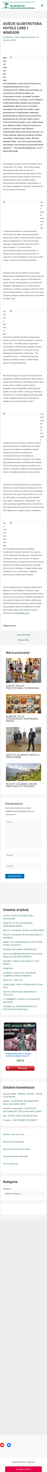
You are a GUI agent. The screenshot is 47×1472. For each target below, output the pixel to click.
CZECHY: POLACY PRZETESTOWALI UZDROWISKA (22, 687)
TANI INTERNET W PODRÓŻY (25, 1120)
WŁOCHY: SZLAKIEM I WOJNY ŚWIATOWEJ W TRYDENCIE (21, 785)
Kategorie (7, 1189)
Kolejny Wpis (23, 640)
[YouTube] (2, 1445)
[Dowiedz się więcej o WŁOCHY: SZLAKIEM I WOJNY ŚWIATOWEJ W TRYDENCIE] (23, 772)
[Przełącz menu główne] (42, 5)
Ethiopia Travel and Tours (13, 1134)
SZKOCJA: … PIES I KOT (13, 980)
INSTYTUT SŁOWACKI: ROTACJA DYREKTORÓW (22, 756)
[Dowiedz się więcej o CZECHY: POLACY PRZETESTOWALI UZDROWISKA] (23, 670)
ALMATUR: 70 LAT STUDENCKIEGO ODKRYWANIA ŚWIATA (22, 718)
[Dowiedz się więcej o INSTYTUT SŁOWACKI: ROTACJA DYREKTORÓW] (23, 739)
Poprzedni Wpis (23, 635)
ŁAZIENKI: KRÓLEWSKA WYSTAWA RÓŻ (20, 949)
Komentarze (8, 37)
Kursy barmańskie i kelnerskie (15, 1156)
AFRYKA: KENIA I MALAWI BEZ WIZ (23, 1116)
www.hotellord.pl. (21, 613)
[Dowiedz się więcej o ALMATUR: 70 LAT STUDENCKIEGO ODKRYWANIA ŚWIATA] (23, 703)
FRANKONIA (8, 968)
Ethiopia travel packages (13, 1142)
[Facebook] (9, 1445)
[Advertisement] (23, 1327)
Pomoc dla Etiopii (10, 1163)
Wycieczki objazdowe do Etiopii (16, 1149)
